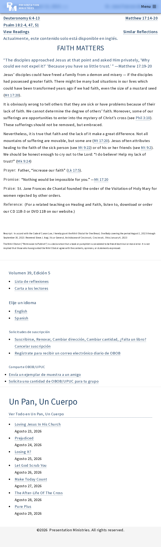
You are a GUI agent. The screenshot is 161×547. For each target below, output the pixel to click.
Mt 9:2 (146, 147)
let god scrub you (31, 465)
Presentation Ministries (29, 6)
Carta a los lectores (31, 288)
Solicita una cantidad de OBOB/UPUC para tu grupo (54, 381)
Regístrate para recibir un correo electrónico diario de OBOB (67, 353)
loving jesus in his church (38, 424)
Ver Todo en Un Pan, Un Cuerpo (36, 414)
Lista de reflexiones (32, 281)
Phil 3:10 (143, 117)
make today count (31, 479)
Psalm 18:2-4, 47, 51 (21, 25)
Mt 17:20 (12, 95)
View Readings (16, 31)
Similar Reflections (140, 31)
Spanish (21, 318)
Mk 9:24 (23, 161)
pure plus (23, 506)
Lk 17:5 (74, 170)
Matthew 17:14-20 (141, 18)
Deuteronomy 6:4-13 (21, 18)
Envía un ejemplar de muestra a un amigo (45, 374)
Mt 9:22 (84, 147)
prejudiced (24, 438)
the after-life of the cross (39, 492)
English (21, 311)
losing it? (23, 451)
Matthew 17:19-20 (135, 66)
